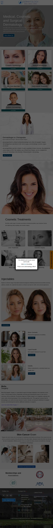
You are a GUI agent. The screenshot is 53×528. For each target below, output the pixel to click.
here (25, 264)
